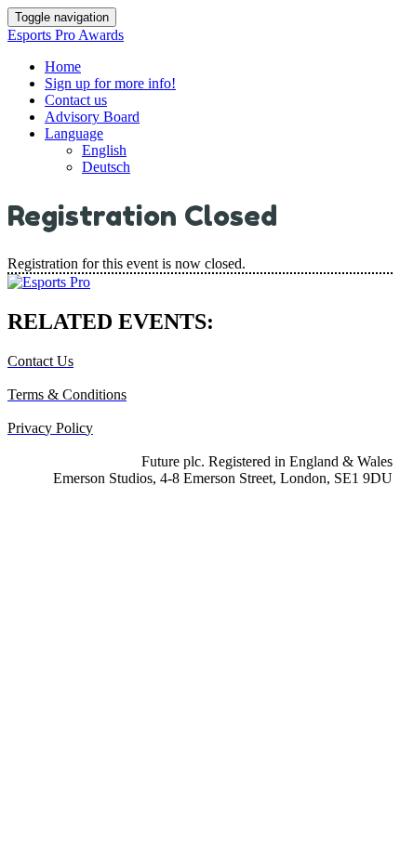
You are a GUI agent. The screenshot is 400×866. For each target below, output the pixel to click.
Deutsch (106, 167)
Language (74, 133)
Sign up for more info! (110, 83)
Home (63, 66)
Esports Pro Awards (65, 35)
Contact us (76, 100)
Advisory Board (92, 117)
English (104, 150)
